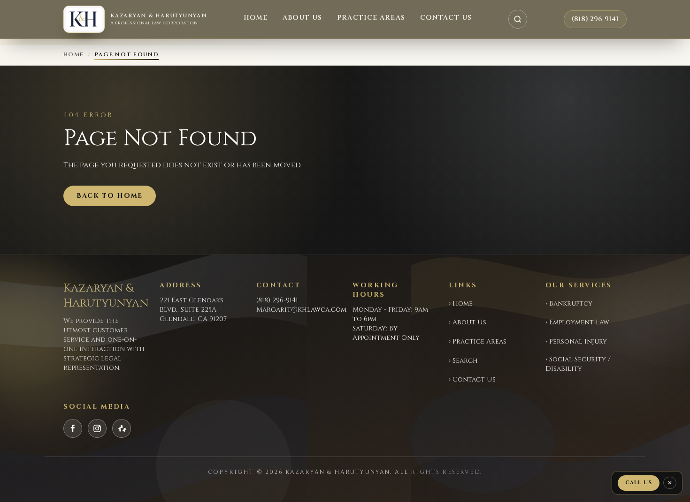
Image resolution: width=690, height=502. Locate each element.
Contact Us (446, 17)
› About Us (467, 322)
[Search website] (517, 19)
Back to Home (110, 195)
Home (256, 17)
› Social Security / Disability (578, 364)
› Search (463, 360)
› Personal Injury (576, 341)
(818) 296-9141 (595, 19)
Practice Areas (371, 17)
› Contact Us (472, 379)
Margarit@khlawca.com (301, 309)
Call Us (638, 482)
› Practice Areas (477, 341)
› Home (461, 303)
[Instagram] (97, 428)
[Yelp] (121, 428)
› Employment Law (577, 322)
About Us (302, 17)
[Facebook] (72, 428)
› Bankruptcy (568, 303)
